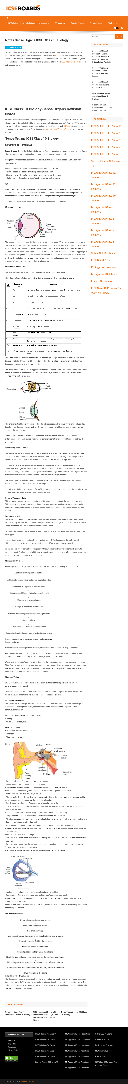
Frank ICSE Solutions (102, 281)
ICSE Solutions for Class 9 (105, 133)
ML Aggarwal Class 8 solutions (77, 1057)
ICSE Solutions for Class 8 (105, 140)
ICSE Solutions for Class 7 (105, 147)
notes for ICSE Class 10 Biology (58, 129)
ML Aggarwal (44, 23)
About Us (11, 1041)
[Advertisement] (46, 86)
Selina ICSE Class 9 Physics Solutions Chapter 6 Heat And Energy (100, 72)
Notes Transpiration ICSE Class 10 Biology (74, 1013)
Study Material (114, 23)
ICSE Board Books (101, 260)
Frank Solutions (28, 23)
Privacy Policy (13, 1050)
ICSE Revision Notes (14, 47)
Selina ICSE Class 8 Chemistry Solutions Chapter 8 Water (100, 85)
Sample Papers (96, 23)
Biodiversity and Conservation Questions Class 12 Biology (102, 107)
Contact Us (12, 1044)
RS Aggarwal (60, 23)
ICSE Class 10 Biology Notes (72, 62)
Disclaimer (12, 1047)
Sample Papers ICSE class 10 (46, 1062)
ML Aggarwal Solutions (104, 274)
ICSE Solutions (12, 23)
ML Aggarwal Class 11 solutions (77, 1040)
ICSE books (67, 126)
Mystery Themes (28, 1081)
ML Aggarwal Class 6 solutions (77, 1068)
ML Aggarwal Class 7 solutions (77, 1062)
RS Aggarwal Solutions (103, 267)
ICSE (57, 56)
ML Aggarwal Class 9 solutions (77, 1051)
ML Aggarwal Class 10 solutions (77, 1045)
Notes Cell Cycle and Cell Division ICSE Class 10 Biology (17, 1013)
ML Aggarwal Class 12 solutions (77, 1034)
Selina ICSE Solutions (103, 253)
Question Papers (77, 23)
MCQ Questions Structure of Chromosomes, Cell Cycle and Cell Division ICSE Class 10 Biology (45, 1016)
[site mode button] (116, 28)
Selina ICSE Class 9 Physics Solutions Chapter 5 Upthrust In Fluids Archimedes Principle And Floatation (102, 56)
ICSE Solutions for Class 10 (106, 126)
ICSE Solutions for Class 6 (105, 154)
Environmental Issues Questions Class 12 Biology (101, 96)
